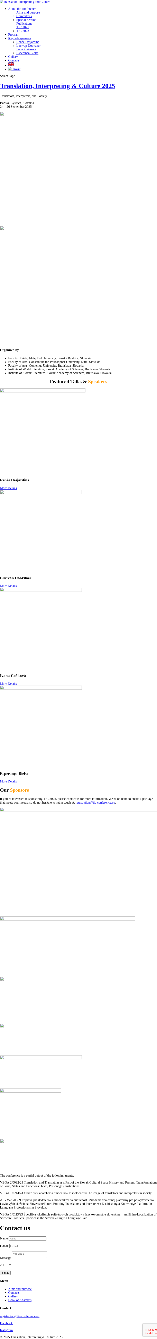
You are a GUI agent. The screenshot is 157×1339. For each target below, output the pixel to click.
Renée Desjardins (27, 42)
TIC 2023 (22, 31)
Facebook (6, 1323)
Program (13, 34)
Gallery (13, 56)
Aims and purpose (28, 12)
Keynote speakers (19, 38)
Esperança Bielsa (27, 53)
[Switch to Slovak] (14, 69)
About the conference (22, 8)
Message (5, 1258)
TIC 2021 (22, 27)
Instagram (6, 1330)
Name (4, 1238)
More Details (8, 488)
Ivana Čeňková (26, 49)
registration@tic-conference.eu (95, 802)
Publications (24, 23)
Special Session (26, 20)
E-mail (4, 1246)
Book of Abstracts (19, 1300)
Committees (24, 16)
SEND (5, 1272)
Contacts (13, 60)
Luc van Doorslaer (28, 45)
